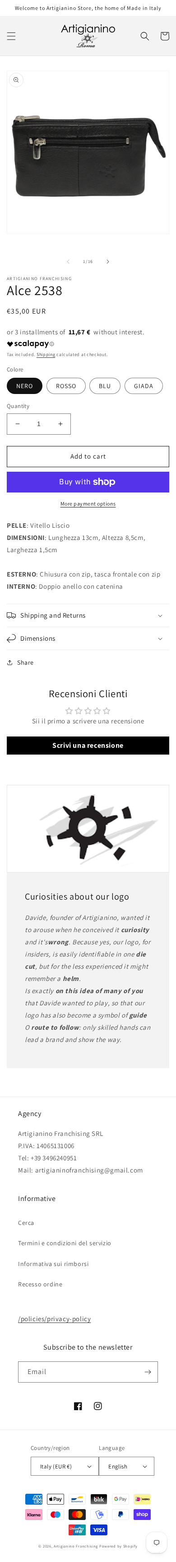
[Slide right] (108, 262)
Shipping (46, 354)
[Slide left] (68, 262)
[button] (11, 36)
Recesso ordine (40, 1284)
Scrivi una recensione (88, 745)
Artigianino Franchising (76, 1545)
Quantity (18, 406)
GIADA (143, 386)
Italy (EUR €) (56, 1466)
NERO (24, 386)
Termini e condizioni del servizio (64, 1243)
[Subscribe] (147, 1372)
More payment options (88, 503)
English (117, 1466)
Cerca (26, 1223)
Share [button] (25, 662)
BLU (105, 386)
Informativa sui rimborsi (53, 1264)
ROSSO (66, 386)
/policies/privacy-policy (54, 1318)
